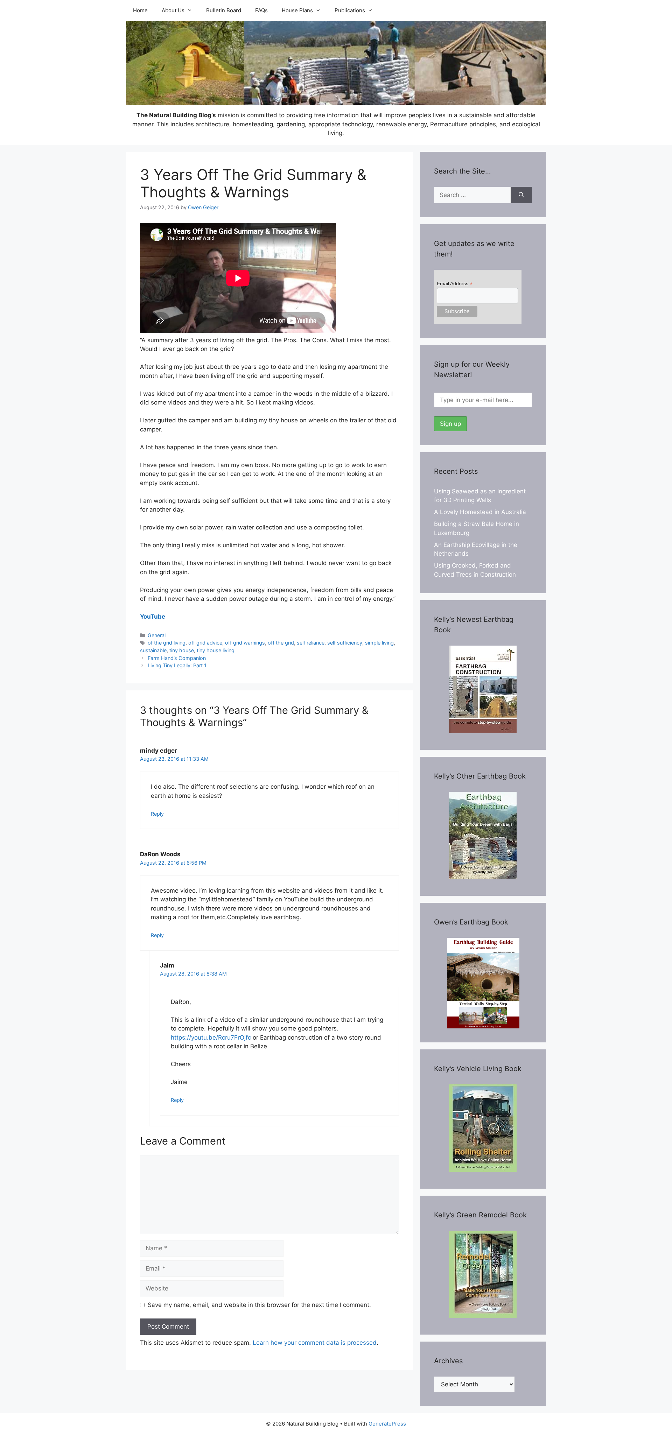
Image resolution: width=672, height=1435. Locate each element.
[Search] (521, 195)
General (157, 635)
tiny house (181, 650)
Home (140, 10)
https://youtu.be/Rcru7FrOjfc (211, 1037)
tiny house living (215, 650)
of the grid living (167, 643)
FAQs (261, 10)
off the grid (281, 643)
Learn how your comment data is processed (315, 1342)
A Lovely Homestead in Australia (480, 511)
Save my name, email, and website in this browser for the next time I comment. (259, 1304)
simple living (379, 643)
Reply (157, 814)
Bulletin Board (223, 10)
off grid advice (205, 643)
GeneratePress (387, 1423)
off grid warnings (245, 643)
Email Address (454, 283)
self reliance (310, 643)
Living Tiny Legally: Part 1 (177, 665)
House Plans (297, 10)
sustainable (153, 650)
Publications (350, 10)
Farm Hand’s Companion (177, 658)
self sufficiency (344, 643)
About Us (173, 10)
